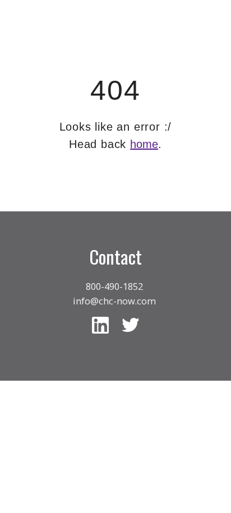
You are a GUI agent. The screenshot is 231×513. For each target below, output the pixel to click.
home (144, 144)
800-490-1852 (114, 286)
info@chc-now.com (114, 300)
